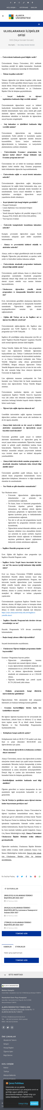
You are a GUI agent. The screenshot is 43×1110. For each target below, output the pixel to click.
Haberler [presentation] (8, 947)
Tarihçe (6, 1071)
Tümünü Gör (21, 933)
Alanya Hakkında (10, 1075)
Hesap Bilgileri (9, 1048)
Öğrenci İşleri (8, 1051)
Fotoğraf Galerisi (9, 1079)
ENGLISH (34, 7)
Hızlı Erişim (11, 7)
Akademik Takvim (10, 1040)
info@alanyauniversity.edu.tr (16, 1017)
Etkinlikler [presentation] (20, 947)
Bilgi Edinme (8, 1055)
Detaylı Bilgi (23, 1103)
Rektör (6, 1068)
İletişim (6, 1044)
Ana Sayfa (11, 45)
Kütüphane (24, 7)
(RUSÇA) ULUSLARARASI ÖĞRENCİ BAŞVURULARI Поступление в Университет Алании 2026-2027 (20, 910)
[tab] (8, 946)
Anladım (34, 1103)
